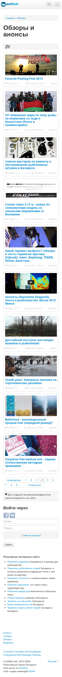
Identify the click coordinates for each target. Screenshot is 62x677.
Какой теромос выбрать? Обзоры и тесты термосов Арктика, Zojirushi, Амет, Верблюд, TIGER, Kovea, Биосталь (30, 256)
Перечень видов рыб (18, 591)
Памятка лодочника (18, 584)
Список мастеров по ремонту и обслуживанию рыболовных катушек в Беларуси (28, 164)
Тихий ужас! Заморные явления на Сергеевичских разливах (31, 381)
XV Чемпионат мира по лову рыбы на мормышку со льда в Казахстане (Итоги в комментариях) (30, 120)
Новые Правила (16, 597)
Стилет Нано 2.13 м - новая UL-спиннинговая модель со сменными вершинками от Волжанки (28, 209)
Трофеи (7, 636)
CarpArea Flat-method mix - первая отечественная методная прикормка (30, 462)
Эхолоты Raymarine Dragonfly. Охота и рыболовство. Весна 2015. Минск (31, 300)
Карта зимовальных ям (19, 604)
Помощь (36, 654)
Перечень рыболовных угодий (23, 568)
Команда (26, 654)
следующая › (35, 484)
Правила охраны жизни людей (24, 607)
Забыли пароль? (32, 535)
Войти (8, 544)
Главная (10, 18)
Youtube (23, 667)
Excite (32, 671)
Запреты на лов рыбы (19, 601)
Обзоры (21, 18)
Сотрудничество (12, 654)
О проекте (8, 651)
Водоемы (8, 642)
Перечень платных (17, 578)
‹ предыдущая (13, 480)
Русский (52, 661)
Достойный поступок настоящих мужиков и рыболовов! (29, 341)
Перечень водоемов (18, 561)
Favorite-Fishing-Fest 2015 (24, 78)
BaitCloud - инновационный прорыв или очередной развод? (29, 421)
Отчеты (7, 632)
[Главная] (9, 4)
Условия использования (28, 651)
